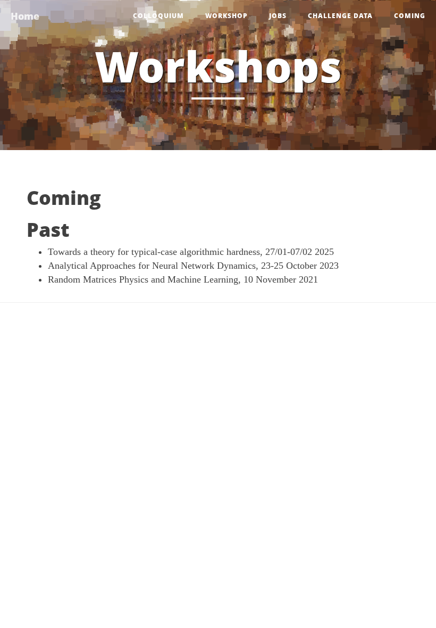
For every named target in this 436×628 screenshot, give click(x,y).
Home (25, 16)
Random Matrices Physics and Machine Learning (143, 279)
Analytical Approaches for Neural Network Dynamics (152, 265)
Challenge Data (340, 15)
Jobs (278, 15)
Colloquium (158, 15)
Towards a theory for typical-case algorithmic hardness (154, 251)
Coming (409, 15)
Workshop (226, 15)
